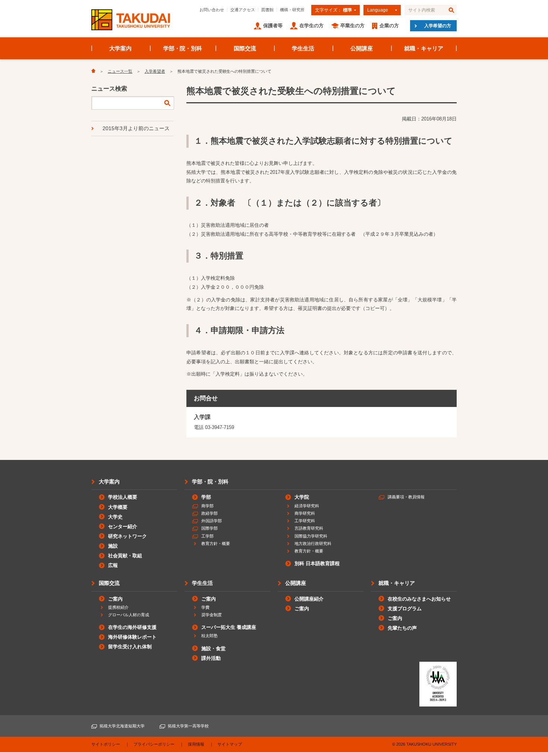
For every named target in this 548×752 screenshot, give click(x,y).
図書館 (267, 9)
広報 (113, 565)
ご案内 (115, 599)
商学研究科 (305, 513)
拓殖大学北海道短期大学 (122, 726)
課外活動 (211, 658)
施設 (113, 546)
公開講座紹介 (309, 599)
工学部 (207, 536)
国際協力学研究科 (311, 536)
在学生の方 (311, 25)
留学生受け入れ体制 (130, 646)
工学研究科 (305, 520)
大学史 (115, 517)
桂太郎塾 (209, 635)
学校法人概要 (122, 497)
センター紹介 (122, 526)
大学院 (302, 497)
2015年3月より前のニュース (136, 128)
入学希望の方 (437, 25)
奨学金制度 (211, 614)
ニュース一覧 (120, 71)
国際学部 (209, 528)
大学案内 (120, 48)
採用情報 (196, 744)
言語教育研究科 (309, 528)
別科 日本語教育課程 (317, 563)
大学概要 (117, 507)
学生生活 (303, 48)
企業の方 (389, 25)
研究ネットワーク (127, 536)
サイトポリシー (105, 744)
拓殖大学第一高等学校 (188, 726)
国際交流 (245, 48)
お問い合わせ (211, 9)
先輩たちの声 (402, 628)
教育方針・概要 (215, 543)
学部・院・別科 (182, 48)
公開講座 (361, 48)
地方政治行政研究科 (313, 543)
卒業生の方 (352, 25)
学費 (205, 607)
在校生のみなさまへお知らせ (419, 599)
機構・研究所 (292, 9)
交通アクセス (242, 9)
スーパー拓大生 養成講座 (228, 627)
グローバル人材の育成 (128, 614)
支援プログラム (405, 608)
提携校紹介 (118, 607)
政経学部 (209, 513)
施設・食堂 (213, 648)
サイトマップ (229, 744)
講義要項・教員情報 (406, 497)
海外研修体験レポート (132, 637)
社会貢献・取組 (125, 555)
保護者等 (273, 25)
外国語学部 (211, 520)
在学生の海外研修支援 (132, 627)
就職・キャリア (423, 48)
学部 (206, 497)
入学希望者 (155, 71)
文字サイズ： (333, 10)
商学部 (207, 506)
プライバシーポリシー (153, 744)
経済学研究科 (307, 506)
